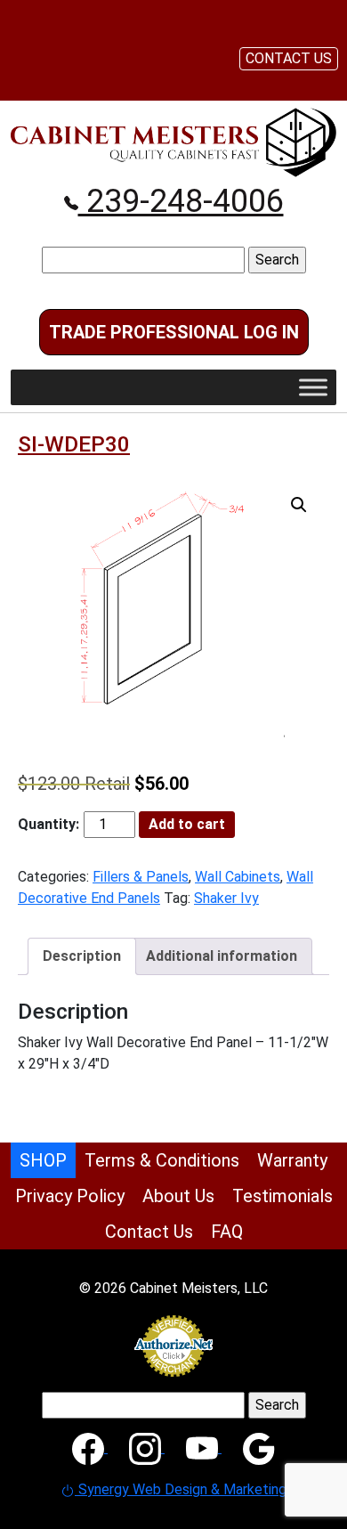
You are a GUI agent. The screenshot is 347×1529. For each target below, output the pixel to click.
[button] (299, 505)
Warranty (292, 1160)
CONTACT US (289, 58)
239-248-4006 (181, 201)
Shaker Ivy (226, 898)
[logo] (173, 141)
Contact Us (149, 1231)
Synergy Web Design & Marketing (180, 1489)
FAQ (227, 1231)
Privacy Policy (70, 1196)
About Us (178, 1196)
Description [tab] (82, 955)
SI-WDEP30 (74, 444)
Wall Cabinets (237, 876)
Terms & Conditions (162, 1160)
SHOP (43, 1160)
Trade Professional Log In (174, 332)
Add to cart (187, 824)
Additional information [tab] (221, 955)
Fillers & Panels (141, 876)
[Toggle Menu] (313, 386)
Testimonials (282, 1196)
